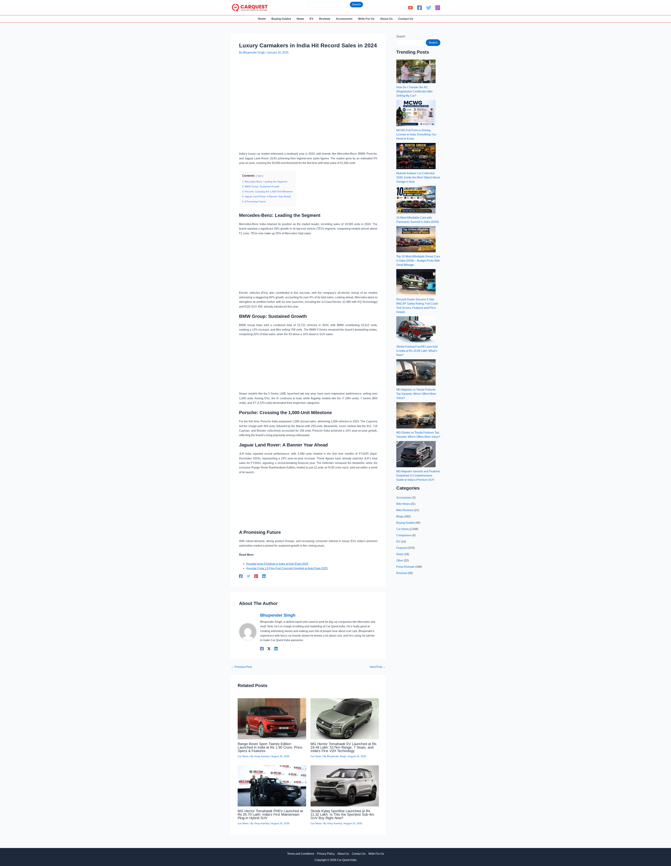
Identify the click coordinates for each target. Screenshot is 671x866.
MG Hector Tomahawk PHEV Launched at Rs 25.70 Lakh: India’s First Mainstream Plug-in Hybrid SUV (270, 814)
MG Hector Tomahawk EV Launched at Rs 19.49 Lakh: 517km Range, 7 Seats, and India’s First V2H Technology (343, 747)
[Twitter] (428, 7)
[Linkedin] (264, 576)
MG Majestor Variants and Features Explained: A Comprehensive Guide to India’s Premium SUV (418, 475)
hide (259, 176)
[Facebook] (419, 7)
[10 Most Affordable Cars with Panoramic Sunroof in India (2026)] (416, 200)
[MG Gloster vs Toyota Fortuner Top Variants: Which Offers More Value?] (416, 415)
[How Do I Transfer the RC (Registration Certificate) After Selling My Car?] (416, 71)
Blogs (399, 516)
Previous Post (241, 667)
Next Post (377, 667)
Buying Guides (405, 522)
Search (356, 4)
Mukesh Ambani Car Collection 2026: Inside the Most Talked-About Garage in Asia (418, 177)
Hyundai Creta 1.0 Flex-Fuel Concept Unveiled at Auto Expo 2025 (287, 568)
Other (399, 560)
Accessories (404, 497)
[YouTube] (410, 7)
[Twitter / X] (269, 648)
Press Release (405, 566)
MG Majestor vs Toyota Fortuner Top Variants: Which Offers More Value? (416, 393)
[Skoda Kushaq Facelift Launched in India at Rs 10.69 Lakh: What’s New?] (416, 329)
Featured (401, 547)
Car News (243, 756)
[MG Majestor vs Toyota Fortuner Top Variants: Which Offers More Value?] (416, 372)
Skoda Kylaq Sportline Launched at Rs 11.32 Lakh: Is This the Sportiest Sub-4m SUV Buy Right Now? (342, 814)
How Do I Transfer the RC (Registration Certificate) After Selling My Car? (414, 91)
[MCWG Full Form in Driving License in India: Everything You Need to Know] (416, 113)
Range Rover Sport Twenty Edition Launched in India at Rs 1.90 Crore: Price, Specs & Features (270, 747)
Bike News (403, 503)
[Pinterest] (256, 576)
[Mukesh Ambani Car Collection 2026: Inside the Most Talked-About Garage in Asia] (416, 156)
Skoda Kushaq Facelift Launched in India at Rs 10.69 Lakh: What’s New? (417, 350)
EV (398, 541)
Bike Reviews (404, 510)
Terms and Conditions (300, 853)
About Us (343, 853)
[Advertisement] (302, 68)
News (399, 554)
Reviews (401, 573)
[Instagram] (437, 7)
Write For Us (376, 853)
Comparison (404, 535)
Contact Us (359, 853)
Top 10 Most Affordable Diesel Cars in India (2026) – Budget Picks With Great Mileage (418, 260)
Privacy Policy (326, 853)
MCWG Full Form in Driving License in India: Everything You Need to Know (416, 134)
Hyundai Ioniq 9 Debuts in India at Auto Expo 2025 (277, 563)
